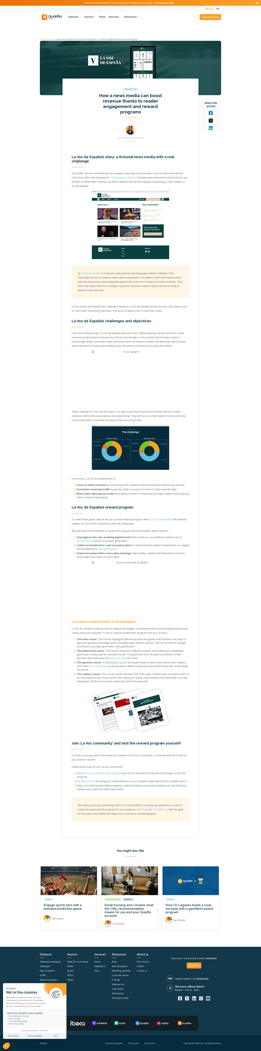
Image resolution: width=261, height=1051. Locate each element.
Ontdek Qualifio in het (192, 979)
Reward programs (49, 980)
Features (73, 16)
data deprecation (107, 549)
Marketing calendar (121, 971)
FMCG (70, 975)
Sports (70, 971)
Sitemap (43, 1043)
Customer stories (120, 975)
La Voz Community (160, 519)
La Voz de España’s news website (102, 773)
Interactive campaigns (50, 962)
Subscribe (194, 965)
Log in (211, 9)
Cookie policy (150, 1043)
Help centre (117, 989)
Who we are (143, 962)
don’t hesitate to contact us (152, 809)
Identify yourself (86, 781)
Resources (130, 16)
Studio (97, 962)
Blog (51, 39)
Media (70, 966)
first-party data (118, 658)
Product (128, 899)
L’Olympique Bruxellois (123, 177)
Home (43, 39)
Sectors (89, 16)
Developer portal (120, 998)
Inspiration (130, 89)
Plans (102, 16)
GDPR (43, 975)
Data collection (113, 899)
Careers (140, 966)
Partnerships (118, 993)
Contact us (142, 971)
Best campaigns (119, 966)
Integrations (100, 966)
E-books (116, 980)
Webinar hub (118, 984)
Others (70, 980)
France (188, 990)
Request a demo (210, 17)
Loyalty (48, 899)
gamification (84, 540)
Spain (196, 990)
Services (114, 16)
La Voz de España (90, 273)
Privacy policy (133, 1043)
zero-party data (98, 666)
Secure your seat (165, 2)
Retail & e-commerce (77, 962)
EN (218, 9)
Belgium (179, 990)
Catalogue (45, 966)
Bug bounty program (114, 1043)
